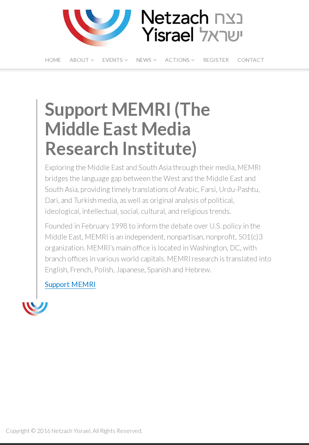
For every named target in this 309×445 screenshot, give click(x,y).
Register (216, 60)
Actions (177, 60)
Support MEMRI (70, 284)
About (79, 60)
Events (112, 60)
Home (53, 60)
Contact (250, 60)
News (143, 60)
